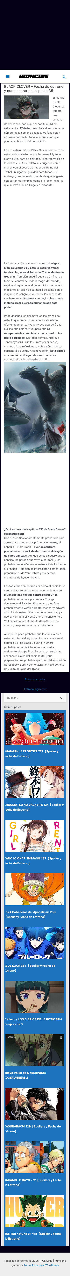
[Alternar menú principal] (8, 76)
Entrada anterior (35, 679)
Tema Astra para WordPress (41, 1265)
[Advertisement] (35, 35)
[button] (64, 76)
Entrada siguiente (35, 689)
